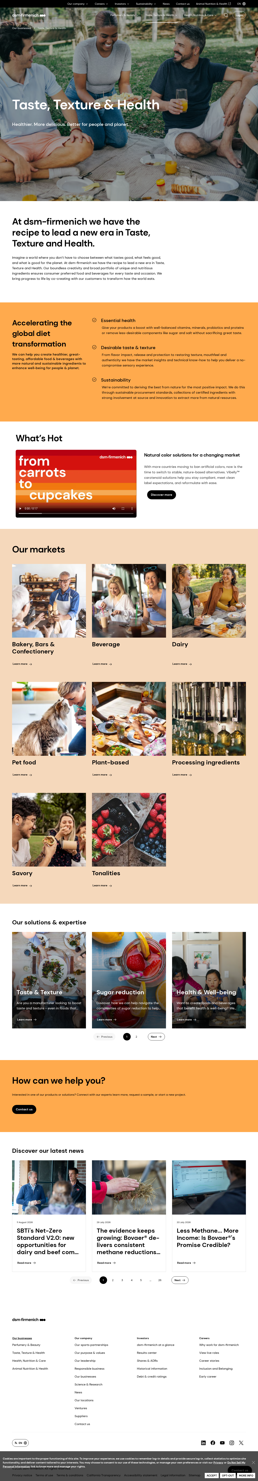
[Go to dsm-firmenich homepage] (29, 15)
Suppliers (81, 1416)
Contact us (82, 1424)
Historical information (152, 1369)
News (78, 1392)
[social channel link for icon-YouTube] (222, 1443)
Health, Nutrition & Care (29, 1361)
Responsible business (89, 1369)
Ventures (81, 1408)
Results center (147, 1353)
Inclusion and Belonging (216, 1369)
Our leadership (85, 1361)
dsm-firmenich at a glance (155, 1345)
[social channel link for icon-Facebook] (213, 1443)
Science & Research (88, 1384)
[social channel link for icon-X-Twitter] (241, 1443)
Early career (207, 1376)
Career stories (209, 1361)
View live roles (209, 1353)
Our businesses (21, 28)
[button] (226, 15)
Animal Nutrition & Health (30, 1369)
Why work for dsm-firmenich (219, 1345)
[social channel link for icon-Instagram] (231, 1443)
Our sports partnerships (91, 1345)
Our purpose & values (90, 1353)
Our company (83, 1338)
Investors (143, 1338)
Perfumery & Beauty (26, 1345)
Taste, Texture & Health (28, 1353)
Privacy (218, 1462)
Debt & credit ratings (152, 1376)
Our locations (84, 1400)
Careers (204, 1338)
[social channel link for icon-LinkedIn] (203, 1443)
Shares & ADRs (147, 1361)
